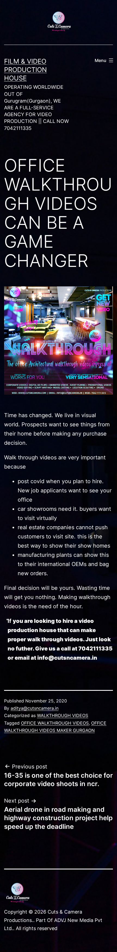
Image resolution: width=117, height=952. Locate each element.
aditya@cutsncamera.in (35, 708)
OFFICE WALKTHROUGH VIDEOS (55, 723)
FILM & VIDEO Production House (25, 69)
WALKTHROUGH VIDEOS (62, 715)
